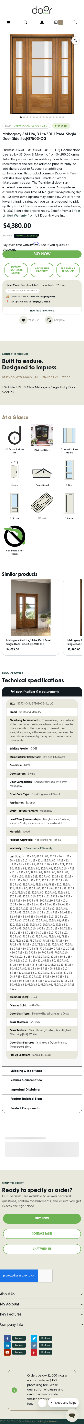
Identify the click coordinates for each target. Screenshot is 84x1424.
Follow (19, 1338)
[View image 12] (56, 117)
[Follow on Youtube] (7, 1352)
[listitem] (30, 617)
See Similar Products (68, 270)
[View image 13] (60, 117)
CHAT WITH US (42, 1249)
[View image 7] (40, 117)
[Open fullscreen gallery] (75, 40)
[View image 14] (63, 117)
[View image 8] (43, 117)
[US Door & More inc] (42, 7)
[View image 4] (30, 117)
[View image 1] (21, 117)
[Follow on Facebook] (7, 1338)
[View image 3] (27, 117)
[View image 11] (53, 117)
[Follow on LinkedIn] (7, 1345)
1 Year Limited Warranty (38, 848)
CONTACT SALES (42, 1233)
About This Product (42, 270)
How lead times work (42, 310)
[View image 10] (50, 117)
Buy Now (42, 254)
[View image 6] (37, 117)
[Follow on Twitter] (34, 1338)
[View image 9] (47, 117)
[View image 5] (34, 117)
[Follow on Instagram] (34, 1345)
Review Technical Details (16, 270)
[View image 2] (24, 117)
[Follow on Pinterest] (34, 1352)
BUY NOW (42, 1218)
